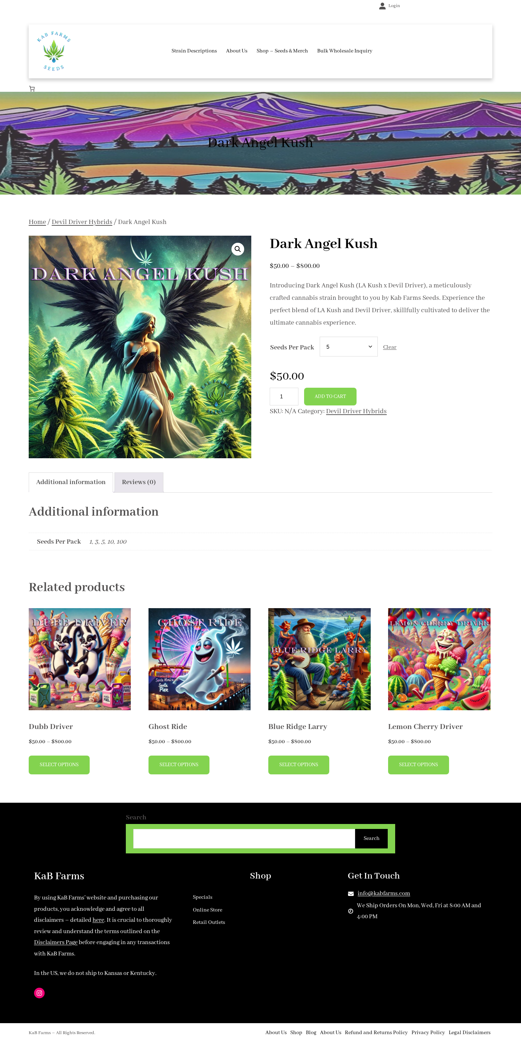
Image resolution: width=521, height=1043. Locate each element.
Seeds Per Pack (292, 347)
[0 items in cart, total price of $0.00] (32, 88)
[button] (237, 249)
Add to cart (330, 396)
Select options (59, 765)
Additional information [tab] (71, 482)
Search (136, 817)
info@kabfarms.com (384, 893)
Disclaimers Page (56, 942)
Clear (390, 347)
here (98, 920)
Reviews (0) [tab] (139, 482)
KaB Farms (59, 876)
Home (37, 222)
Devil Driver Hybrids (82, 222)
